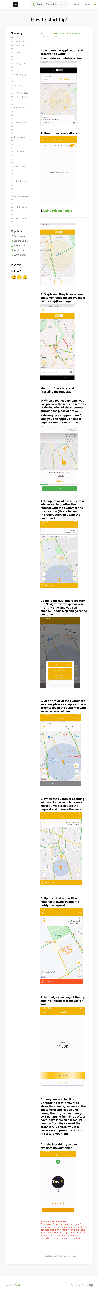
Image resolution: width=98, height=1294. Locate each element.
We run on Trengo (80, 1285)
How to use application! (70, 33)
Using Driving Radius (57, 210)
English (18, 1285)
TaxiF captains (51, 33)
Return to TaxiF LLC (85, 4)
